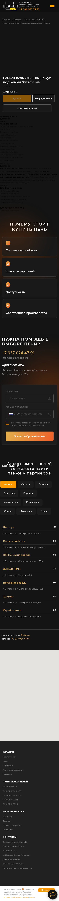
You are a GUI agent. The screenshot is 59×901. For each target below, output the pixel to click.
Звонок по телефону (12, 825)
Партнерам (8, 765)
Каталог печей (9, 757)
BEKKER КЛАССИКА (12, 795)
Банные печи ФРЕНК (34, 20)
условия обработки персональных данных (19, 897)
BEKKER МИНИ (10, 786)
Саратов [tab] (25, 484)
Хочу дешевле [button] (43, 98)
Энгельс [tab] (8, 484)
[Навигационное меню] (52, 6)
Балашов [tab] (43, 484)
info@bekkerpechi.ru (15, 357)
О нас (5, 761)
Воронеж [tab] (28, 493)
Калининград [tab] (10, 502)
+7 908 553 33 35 (9, 850)
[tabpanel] (29, 573)
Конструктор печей (27, 108)
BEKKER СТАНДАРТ (12, 791)
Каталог (17, 20)
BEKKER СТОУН (10, 800)
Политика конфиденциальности (17, 868)
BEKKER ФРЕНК (10, 804)
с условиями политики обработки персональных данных (30, 424)
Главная (6, 20)
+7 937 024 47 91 (18, 352)
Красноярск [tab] (32, 502)
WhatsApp (7, 816)
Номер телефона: (17, 407)
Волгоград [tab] (9, 493)
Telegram (7, 821)
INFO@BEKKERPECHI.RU (14, 846)
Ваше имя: (12, 391)
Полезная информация (13, 770)
